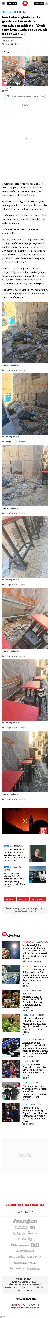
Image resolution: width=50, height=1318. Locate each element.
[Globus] (19, 1233)
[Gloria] (22, 1239)
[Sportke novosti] (32, 1227)
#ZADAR (10, 899)
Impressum (34, 1284)
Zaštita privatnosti (17, 1284)
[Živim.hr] (32, 1233)
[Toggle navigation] (3, 3)
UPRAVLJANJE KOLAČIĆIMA (25, 1299)
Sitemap (28, 1290)
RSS (19, 1290)
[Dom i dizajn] (35, 1244)
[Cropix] (34, 1256)
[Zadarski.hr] (17, 1268)
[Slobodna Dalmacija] (25, 3)
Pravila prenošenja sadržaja (23, 1281)
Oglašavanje (19, 1287)
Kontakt (7, 1287)
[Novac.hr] (17, 1256)
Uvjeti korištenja (23, 1278)
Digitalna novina (35, 1287)
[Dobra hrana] (20, 1244)
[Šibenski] (33, 1268)
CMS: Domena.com (32, 1307)
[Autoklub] (25, 1250)
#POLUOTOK (38, 899)
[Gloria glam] (30, 1239)
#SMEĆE (23, 899)
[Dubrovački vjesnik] (25, 1262)
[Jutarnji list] (25, 1221)
